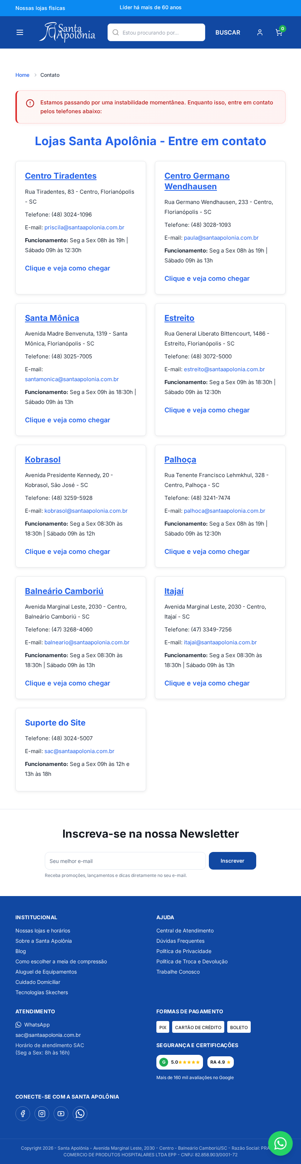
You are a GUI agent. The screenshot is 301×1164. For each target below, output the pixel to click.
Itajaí (174, 591)
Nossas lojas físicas (40, 8)
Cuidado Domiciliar (37, 982)
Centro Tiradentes (61, 175)
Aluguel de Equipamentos (46, 971)
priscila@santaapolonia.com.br (84, 227)
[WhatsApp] (80, 1113)
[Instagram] (42, 1113)
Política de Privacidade (183, 951)
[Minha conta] (259, 32)
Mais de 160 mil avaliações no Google (195, 1077)
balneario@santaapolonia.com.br (87, 642)
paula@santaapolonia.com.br (221, 237)
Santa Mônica (52, 318)
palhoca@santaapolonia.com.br (224, 510)
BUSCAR (227, 32)
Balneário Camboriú (64, 591)
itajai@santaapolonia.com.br (220, 642)
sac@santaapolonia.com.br (79, 751)
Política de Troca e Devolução (192, 961)
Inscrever (232, 860)
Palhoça (180, 459)
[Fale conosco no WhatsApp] (281, 1144)
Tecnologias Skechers (41, 992)
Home (22, 75)
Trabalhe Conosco (178, 971)
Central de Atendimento (185, 930)
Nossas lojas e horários (42, 930)
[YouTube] (61, 1113)
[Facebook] (22, 1113)
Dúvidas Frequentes (180, 941)
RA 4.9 (217, 1062)
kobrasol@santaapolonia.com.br (86, 510)
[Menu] (19, 32)
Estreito (179, 318)
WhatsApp (37, 1024)
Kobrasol (43, 459)
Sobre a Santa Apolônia (43, 941)
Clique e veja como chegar (67, 268)
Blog (20, 951)
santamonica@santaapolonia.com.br (72, 379)
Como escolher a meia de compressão (61, 961)
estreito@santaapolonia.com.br (224, 369)
